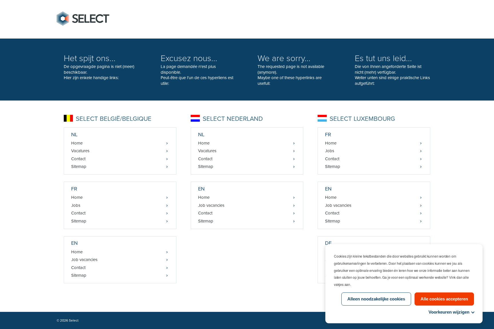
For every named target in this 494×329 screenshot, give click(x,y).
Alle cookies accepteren (444, 298)
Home (77, 143)
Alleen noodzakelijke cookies (376, 298)
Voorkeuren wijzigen (449, 312)
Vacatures (80, 150)
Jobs (75, 205)
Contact (78, 158)
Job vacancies (84, 259)
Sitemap (78, 166)
